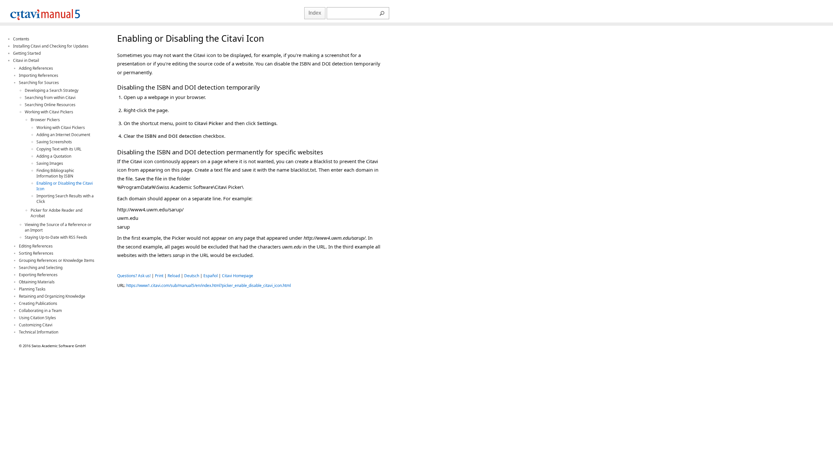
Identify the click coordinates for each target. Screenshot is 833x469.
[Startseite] (45, 21)
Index (314, 13)
